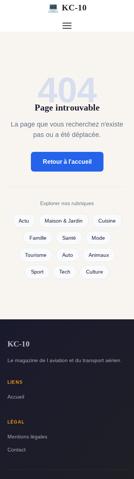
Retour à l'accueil (67, 162)
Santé (69, 238)
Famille (38, 238)
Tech (64, 272)
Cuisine (107, 221)
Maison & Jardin (64, 221)
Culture (94, 272)
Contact (16, 450)
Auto (67, 255)
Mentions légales (27, 437)
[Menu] (67, 26)
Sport (37, 272)
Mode (98, 238)
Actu (24, 221)
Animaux (99, 255)
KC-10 (67, 7)
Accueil (15, 397)
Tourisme (36, 255)
